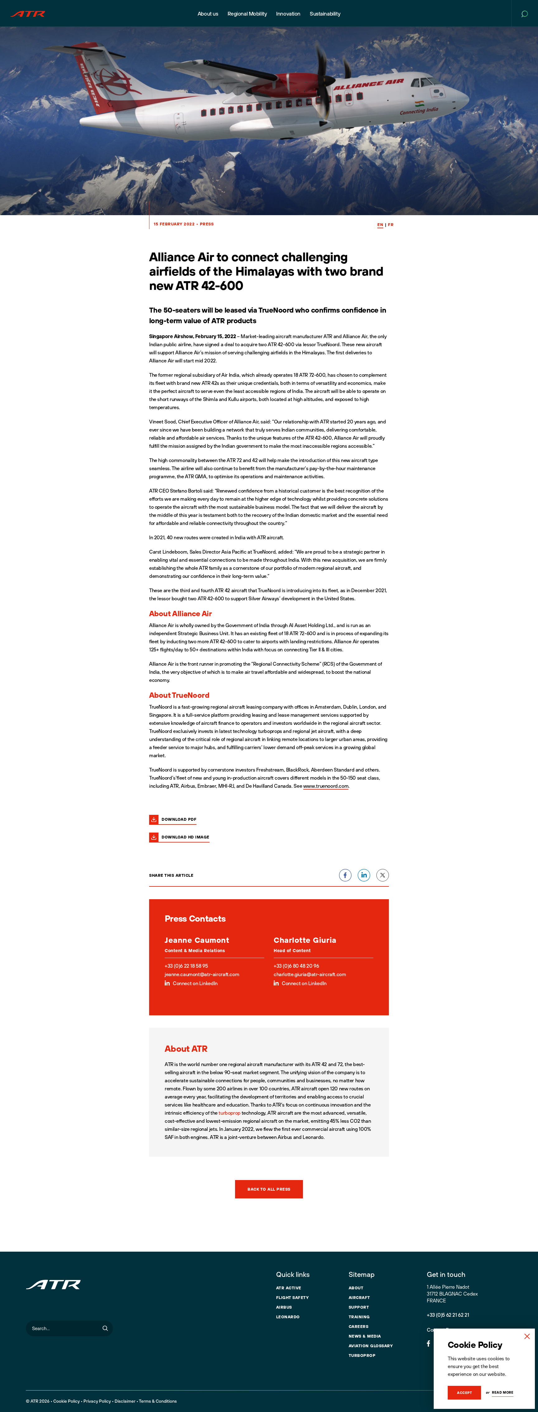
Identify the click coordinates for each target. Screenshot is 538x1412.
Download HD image (186, 836)
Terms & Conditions (158, 1401)
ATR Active (288, 1287)
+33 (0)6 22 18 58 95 (186, 966)
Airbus (284, 1307)
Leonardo (288, 1316)
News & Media (365, 1336)
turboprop (229, 1113)
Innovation (288, 13)
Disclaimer (125, 1401)
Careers (359, 1326)
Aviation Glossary (371, 1345)
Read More (502, 1392)
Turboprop (362, 1355)
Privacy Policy (97, 1401)
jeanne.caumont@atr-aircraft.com (202, 974)
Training (359, 1316)
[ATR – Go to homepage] (27, 13)
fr (391, 224)
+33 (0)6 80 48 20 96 (296, 966)
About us (208, 13)
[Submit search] (105, 1328)
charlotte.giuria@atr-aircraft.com (310, 974)
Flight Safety (292, 1297)
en (380, 224)
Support (359, 1307)
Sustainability (325, 13)
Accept (464, 1393)
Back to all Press (269, 1189)
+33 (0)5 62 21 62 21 (448, 1315)
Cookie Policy (66, 1401)
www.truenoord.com (326, 786)
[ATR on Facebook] (428, 1343)
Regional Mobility (247, 13)
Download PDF (179, 819)
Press (207, 223)
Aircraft (359, 1297)
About (356, 1287)
